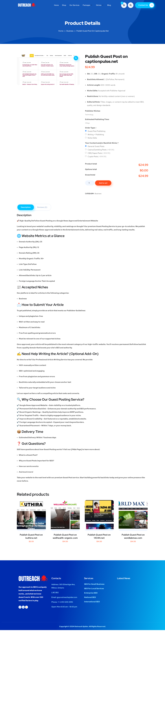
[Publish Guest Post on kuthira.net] (31, 514)
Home (56, 5)
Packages (86, 5)
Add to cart (103, 183)
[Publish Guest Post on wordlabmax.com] (133, 514)
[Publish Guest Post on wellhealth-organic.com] (65, 514)
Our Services (74, 5)
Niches (98, 5)
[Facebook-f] (20, 607)
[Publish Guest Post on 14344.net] (99, 514)
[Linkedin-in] (23, 607)
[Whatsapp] (26, 607)
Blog (109, 5)
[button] (76, 58)
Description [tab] (26, 207)
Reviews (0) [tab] (42, 207)
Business (69, 31)
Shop (64, 5)
